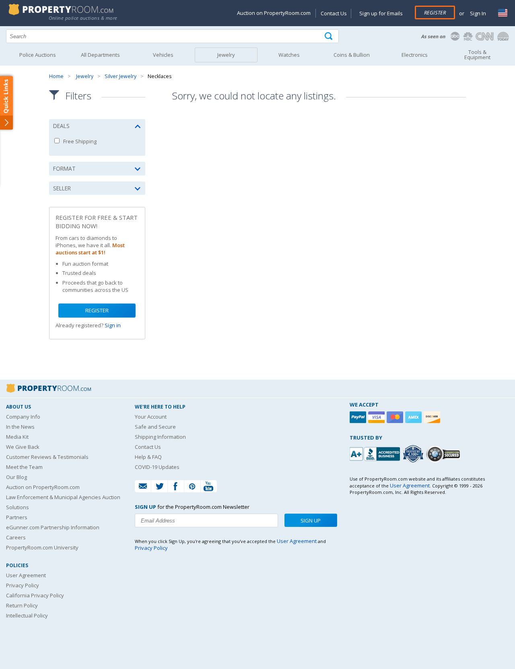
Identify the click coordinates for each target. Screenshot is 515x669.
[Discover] (433, 417)
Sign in (113, 325)
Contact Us (334, 13)
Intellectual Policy (27, 615)
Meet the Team (24, 467)
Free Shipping (79, 141)
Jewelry (84, 76)
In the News (20, 426)
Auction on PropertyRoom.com (274, 13)
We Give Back (22, 446)
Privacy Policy (22, 585)
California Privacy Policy (35, 595)
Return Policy (22, 605)
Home (56, 76)
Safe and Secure (155, 426)
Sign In (477, 13)
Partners (16, 517)
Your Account (151, 416)
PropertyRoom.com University (42, 547)
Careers (16, 537)
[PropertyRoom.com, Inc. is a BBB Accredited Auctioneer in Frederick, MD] (376, 453)
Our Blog (16, 477)
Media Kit (17, 436)
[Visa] (377, 417)
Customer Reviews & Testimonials (47, 456)
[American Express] (414, 417)
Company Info (23, 416)
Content (8, 102)
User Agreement (26, 575)
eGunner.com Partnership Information (52, 527)
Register (435, 12)
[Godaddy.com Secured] (444, 453)
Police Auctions (37, 54)
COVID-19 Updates (157, 467)
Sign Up (311, 520)
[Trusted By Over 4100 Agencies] (414, 454)
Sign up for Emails (381, 13)
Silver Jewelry (120, 76)
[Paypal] (359, 417)
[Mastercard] (396, 417)
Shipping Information (160, 436)
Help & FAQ (148, 456)
